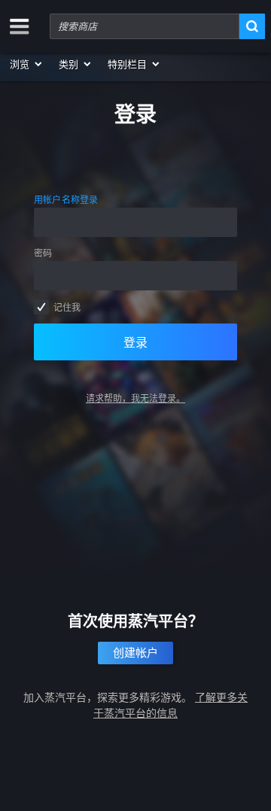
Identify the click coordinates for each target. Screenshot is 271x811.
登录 (135, 342)
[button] (26, 64)
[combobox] (144, 26)
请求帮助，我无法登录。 (135, 398)
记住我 (67, 307)
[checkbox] (41, 306)
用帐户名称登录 (66, 199)
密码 (43, 253)
